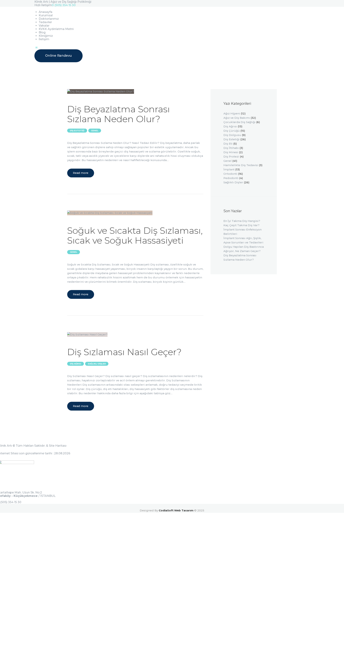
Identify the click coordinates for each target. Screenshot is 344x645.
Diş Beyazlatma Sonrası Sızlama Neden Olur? (118, 114)
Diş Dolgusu (232, 135)
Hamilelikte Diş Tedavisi (240, 165)
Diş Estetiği (77, 130)
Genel (94, 130)
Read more (80, 173)
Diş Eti (228, 143)
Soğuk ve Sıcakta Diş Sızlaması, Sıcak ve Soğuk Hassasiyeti (135, 235)
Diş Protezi (231, 156)
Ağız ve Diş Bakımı (236, 117)
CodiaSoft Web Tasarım (176, 510)
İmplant (229, 169)
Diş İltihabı (231, 148)
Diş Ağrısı (75, 363)
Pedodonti (230, 178)
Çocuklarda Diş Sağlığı (239, 122)
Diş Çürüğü (231, 130)
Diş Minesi (230, 152)
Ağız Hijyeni (231, 113)
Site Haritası (57, 445)
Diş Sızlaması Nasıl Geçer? (124, 352)
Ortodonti (230, 173)
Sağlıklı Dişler (97, 363)
